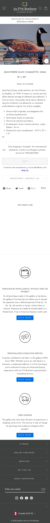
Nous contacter (24, 478)
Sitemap (24, 444)
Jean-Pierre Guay (14, 72)
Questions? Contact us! (25, 178)
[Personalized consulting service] (25, 337)
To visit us (24, 470)
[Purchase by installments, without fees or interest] (25, 272)
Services (24, 461)
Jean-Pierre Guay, (9, 90)
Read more (25, 317)
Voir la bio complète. (32, 106)
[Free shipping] (25, 399)
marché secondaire (24, 120)
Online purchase (24, 452)
